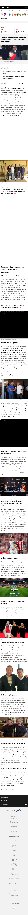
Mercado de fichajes (13, 10)
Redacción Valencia (5, 67)
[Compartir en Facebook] (26, 83)
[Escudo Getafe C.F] (20, 14)
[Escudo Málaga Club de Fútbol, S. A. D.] (25, 14)
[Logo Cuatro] (14, 826)
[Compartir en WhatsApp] (16, 83)
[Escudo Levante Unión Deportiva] (23, 14)
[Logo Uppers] (14, 860)
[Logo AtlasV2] (14, 874)
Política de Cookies (14, 895)
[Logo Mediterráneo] (14, 883)
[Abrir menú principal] (26, 7)
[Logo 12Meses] (14, 869)
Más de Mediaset (6, 801)
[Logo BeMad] (14, 855)
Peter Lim (12, 789)
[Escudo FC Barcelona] (17, 14)
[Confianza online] (14, 910)
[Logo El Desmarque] (14, 836)
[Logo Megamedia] (15, 903)
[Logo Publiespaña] (14, 879)
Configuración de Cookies (14, 893)
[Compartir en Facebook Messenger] (23, 83)
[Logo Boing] (14, 845)
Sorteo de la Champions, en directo (9, 5)
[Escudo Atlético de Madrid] (5, 14)
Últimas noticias (4, 10)
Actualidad (4, 797)
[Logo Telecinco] (14, 822)
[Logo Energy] (14, 850)
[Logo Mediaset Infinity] (14, 817)
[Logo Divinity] (14, 831)
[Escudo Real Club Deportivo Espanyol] (15, 14)
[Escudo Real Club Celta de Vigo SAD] (7, 14)
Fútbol (7, 7)
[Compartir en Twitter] (20, 83)
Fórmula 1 (26, 10)
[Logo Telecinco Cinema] (14, 864)
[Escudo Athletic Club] (2, 14)
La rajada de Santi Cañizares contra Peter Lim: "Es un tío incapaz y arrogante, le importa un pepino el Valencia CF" (13, 191)
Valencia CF (4, 18)
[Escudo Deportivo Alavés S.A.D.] (10, 14)
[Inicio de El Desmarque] (2, 7)
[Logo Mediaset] (14, 811)
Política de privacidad (14, 891)
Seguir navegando (6, 804)
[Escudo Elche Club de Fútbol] (12, 14)
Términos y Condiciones (14, 890)
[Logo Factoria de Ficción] (14, 841)
